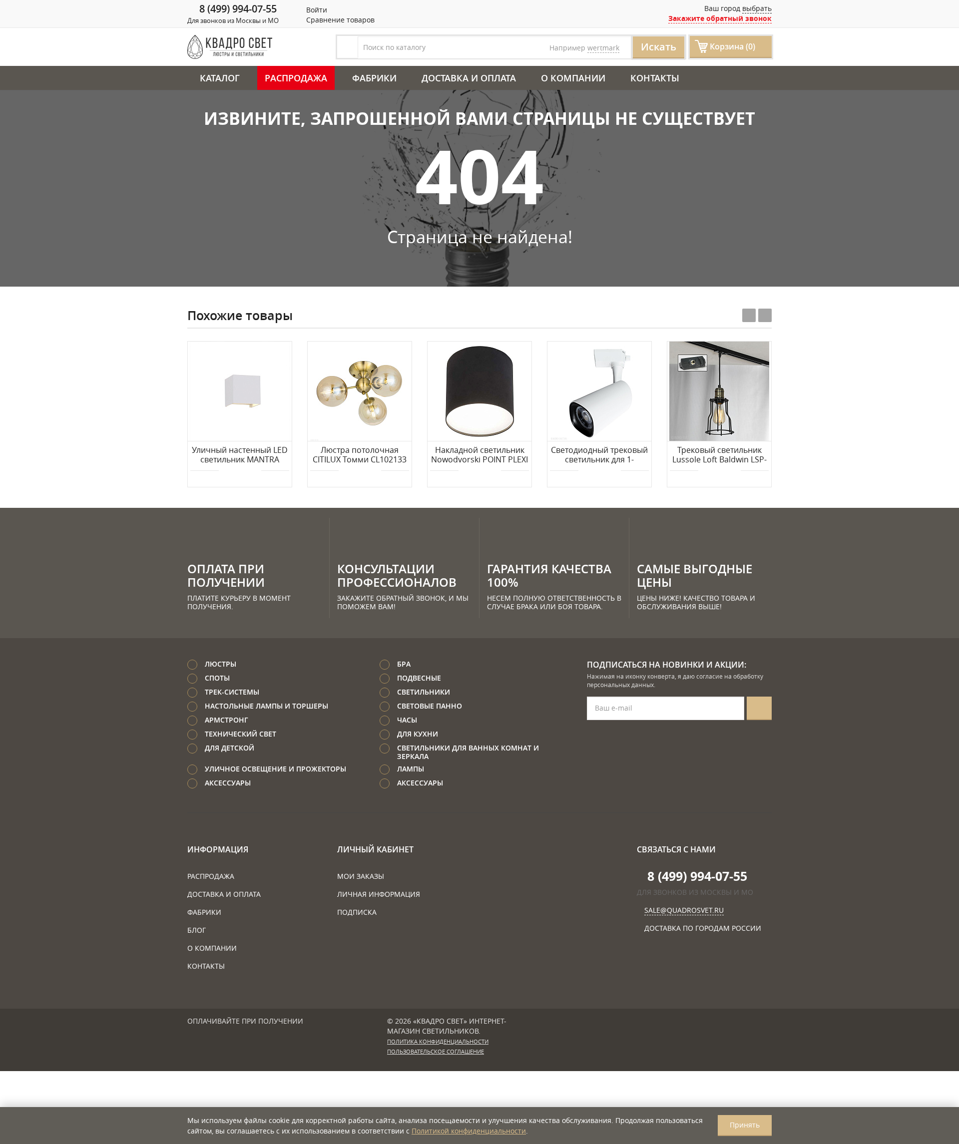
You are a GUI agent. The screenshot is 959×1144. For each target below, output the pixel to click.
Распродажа (296, 78)
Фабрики (374, 78)
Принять (745, 1125)
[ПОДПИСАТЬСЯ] (759, 708)
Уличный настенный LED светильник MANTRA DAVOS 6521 (240, 455)
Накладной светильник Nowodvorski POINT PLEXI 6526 (479, 455)
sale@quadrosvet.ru (684, 910)
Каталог (220, 78)
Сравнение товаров (339, 19)
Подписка (357, 912)
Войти (315, 9)
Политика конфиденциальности (437, 1041)
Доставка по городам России (702, 928)
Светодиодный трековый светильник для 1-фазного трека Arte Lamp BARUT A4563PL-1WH (599, 455)
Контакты (654, 78)
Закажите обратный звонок (720, 18)
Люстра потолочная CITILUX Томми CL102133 (360, 455)
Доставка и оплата (469, 78)
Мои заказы (360, 876)
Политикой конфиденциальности (469, 1131)
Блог (196, 930)
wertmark (603, 47)
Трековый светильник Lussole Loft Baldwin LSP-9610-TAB (719, 455)
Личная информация (378, 894)
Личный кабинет (375, 849)
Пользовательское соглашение (435, 1051)
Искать (658, 46)
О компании (573, 78)
